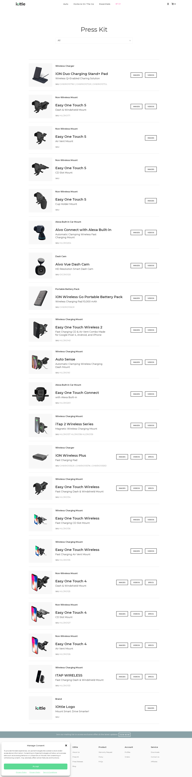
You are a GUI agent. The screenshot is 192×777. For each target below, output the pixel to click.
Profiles (127, 752)
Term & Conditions (50, 772)
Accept (36, 766)
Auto (65, 4)
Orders (127, 757)
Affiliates (154, 762)
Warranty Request (105, 752)
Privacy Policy (21, 772)
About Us (76, 752)
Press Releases (77, 762)
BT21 (118, 4)
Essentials (104, 4)
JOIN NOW (125, 735)
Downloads (155, 752)
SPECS (151, 457)
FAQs (101, 762)
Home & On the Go (84, 4)
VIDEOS (151, 75)
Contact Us (155, 757)
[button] (66, 745)
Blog (74, 766)
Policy (101, 757)
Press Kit (75, 757)
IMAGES (136, 75)
